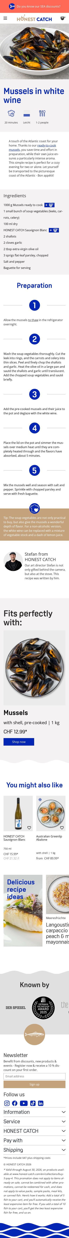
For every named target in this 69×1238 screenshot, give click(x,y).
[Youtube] (24, 1103)
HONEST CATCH (21, 1130)
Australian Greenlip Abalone (49, 838)
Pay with (13, 1140)
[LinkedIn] (40, 1103)
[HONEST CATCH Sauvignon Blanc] (18, 813)
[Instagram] (7, 1103)
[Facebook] (14, 1103)
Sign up (34, 1084)
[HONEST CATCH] (34, 18)
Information (17, 1111)
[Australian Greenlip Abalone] (50, 813)
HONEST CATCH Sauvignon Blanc (14, 838)
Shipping (13, 1149)
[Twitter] (33, 1103)
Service (12, 1121)
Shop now (18, 742)
